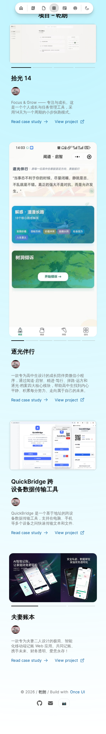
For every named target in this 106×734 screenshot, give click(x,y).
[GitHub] (39, 703)
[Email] (50, 703)
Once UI (77, 691)
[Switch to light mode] (87, 8)
